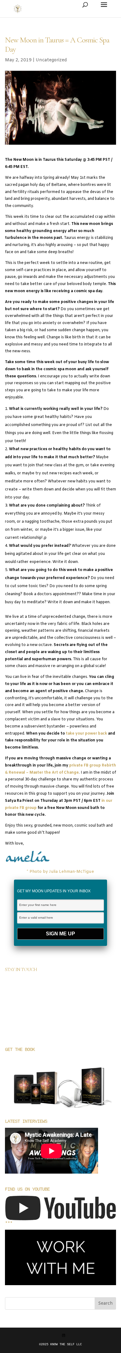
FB (22, 808)
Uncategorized (51, 60)
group (30, 808)
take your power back (86, 733)
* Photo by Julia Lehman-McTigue (60, 871)
